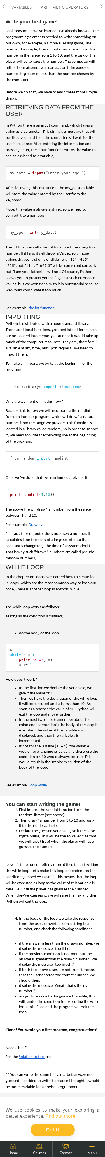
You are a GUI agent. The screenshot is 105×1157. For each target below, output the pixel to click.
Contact (66, 1152)
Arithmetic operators (64, 7)
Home (13, 1152)
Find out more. (60, 1116)
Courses (39, 1152)
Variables (21, 7)
